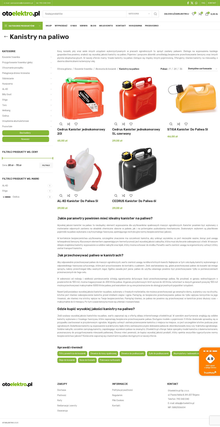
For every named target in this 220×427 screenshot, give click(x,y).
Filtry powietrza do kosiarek (72, 353)
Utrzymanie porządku (12, 67)
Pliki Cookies (118, 400)
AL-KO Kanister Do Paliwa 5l (77, 201)
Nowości (25, 139)
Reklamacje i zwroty (67, 405)
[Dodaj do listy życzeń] (76, 124)
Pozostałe (7, 126)
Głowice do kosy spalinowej (103, 353)
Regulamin (117, 395)
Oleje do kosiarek (67, 360)
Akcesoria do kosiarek (106, 69)
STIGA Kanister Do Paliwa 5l (187, 129)
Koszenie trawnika (11, 57)
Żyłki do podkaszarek (159, 353)
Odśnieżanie (8, 78)
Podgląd (61, 124)
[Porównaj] (68, 124)
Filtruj (46, 165)
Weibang (6, 110)
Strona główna (64, 69)
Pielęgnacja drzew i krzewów (16, 73)
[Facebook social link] (188, 3)
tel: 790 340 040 (43, 3)
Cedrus (5, 116)
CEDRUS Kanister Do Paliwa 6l (134, 201)
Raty (59, 400)
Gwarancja (62, 410)
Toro (4, 105)
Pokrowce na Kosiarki (110, 360)
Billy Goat (7, 94)
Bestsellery (25, 133)
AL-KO (5, 89)
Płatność (61, 395)
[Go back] (6, 37)
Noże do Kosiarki (87, 360)
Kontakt (116, 405)
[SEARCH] (155, 13)
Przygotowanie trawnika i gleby (17, 62)
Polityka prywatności (122, 390)
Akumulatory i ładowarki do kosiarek (190, 353)
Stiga (4, 100)
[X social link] (192, 3)
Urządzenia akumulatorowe (15, 121)
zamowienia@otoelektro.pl (21, 3)
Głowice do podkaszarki (132, 353)
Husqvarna (7, 84)
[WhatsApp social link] (196, 3)
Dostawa (61, 390)
